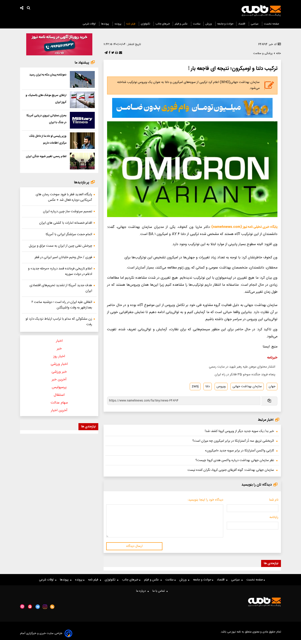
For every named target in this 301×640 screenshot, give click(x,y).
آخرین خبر (59, 380)
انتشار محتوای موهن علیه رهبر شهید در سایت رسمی (242, 367)
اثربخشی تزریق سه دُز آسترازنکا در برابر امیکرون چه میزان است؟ (233, 441)
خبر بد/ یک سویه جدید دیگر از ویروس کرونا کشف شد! (239, 431)
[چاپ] (116, 53)
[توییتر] (112, 53)
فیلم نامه (131, 24)
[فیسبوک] (109, 53)
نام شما (273, 500)
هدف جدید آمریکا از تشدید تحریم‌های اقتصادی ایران (61, 288)
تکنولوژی (146, 24)
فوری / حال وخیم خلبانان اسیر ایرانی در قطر (63, 257)
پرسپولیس (59, 387)
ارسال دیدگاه (134, 546)
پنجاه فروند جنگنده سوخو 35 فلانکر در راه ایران (245, 374)
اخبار (59, 341)
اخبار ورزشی (59, 364)
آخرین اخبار (59, 410)
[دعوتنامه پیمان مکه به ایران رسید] (82, 79)
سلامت (197, 24)
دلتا (207, 386)
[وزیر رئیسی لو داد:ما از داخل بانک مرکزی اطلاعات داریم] (82, 140)
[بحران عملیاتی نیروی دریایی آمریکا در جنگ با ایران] (82, 120)
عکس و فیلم (181, 24)
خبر (59, 349)
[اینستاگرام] (45, 606)
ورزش (208, 24)
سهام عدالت (59, 403)
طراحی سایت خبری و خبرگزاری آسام (41, 633)
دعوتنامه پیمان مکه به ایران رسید (47, 74)
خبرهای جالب (163, 24)
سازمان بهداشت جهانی (247, 386)
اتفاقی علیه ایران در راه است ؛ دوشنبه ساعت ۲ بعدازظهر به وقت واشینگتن (62, 304)
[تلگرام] (106, 53)
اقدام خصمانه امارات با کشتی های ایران (65, 223)
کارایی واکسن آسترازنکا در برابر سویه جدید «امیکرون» (239, 450)
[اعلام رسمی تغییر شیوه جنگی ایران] (82, 161)
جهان (272, 386)
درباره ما (142, 591)
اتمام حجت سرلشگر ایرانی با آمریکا (69, 234)
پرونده (118, 24)
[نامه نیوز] (261, 10)
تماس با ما (159, 591)
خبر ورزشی (59, 372)
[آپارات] (22, 606)
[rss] (52, 606)
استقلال (59, 395)
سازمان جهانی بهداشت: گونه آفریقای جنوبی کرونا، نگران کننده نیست (231, 470)
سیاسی (255, 24)
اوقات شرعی (89, 24)
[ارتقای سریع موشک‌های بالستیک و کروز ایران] (82, 100)
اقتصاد (242, 24)
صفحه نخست (271, 24)
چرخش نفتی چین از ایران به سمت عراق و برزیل (60, 246)
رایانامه (273, 517)
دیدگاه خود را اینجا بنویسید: (205, 500)
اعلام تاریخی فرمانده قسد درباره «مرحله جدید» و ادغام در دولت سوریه (60, 271)
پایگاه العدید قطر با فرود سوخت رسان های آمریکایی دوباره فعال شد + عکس (64, 197)
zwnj (195, 386)
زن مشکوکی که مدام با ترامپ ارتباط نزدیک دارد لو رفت (59, 321)
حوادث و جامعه (225, 24)
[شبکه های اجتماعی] (22, 8)
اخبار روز (59, 356)
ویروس (221, 386)
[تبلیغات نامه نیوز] (192, 108)
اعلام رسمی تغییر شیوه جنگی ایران (46, 156)
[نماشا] (30, 606)
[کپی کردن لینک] (268, 400)
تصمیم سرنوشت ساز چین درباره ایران (67, 211)
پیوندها (105, 24)
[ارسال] (120, 53)
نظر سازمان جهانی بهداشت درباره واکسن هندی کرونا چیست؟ (234, 460)
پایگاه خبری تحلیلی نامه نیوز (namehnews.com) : (243, 227)
